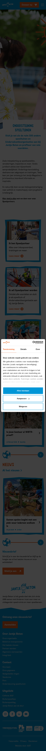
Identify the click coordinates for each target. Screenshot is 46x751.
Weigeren (23, 406)
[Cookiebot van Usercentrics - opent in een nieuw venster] (32, 342)
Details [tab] (23, 349)
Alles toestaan (23, 391)
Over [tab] (38, 349)
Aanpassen (21, 398)
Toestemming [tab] (8, 349)
